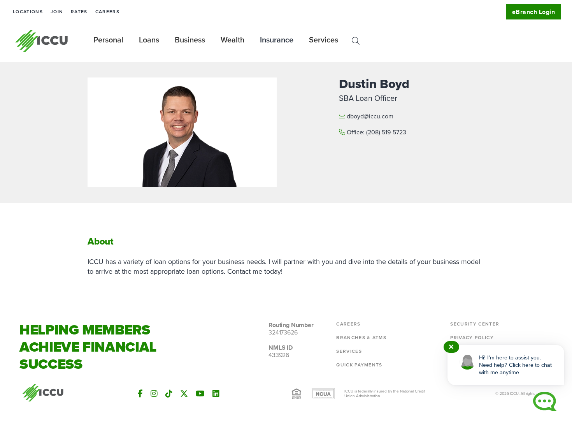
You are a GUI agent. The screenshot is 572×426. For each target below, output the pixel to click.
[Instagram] (154, 394)
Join (57, 11)
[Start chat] (544, 401)
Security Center (474, 323)
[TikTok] (168, 394)
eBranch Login (533, 11)
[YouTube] (200, 394)
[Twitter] (184, 394)
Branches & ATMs (361, 337)
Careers (107, 11)
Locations (28, 11)
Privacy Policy (471, 337)
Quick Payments (359, 364)
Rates (79, 11)
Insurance (276, 40)
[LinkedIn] (216, 394)
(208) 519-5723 (386, 132)
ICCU (42, 41)
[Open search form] (355, 41)
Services (349, 351)
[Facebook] (140, 394)
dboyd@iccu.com (370, 116)
